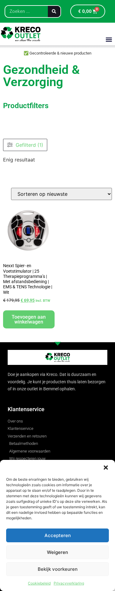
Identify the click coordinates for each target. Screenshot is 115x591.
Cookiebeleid (39, 583)
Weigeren (57, 552)
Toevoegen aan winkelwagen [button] (29, 319)
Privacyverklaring (69, 583)
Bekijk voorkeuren (58, 569)
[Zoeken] (54, 11)
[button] (106, 467)
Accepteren (57, 535)
